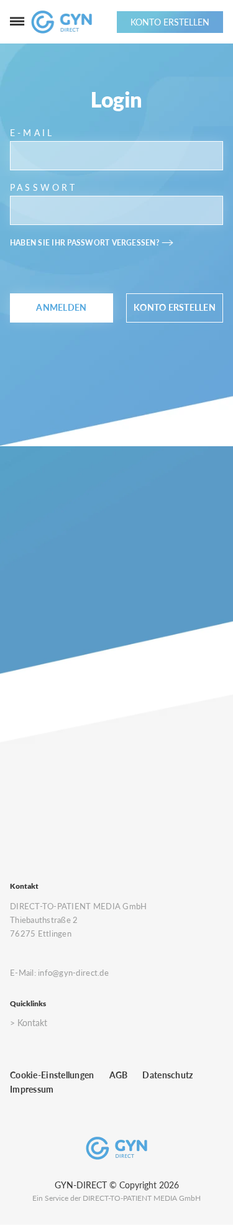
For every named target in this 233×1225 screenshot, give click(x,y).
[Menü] (17, 22)
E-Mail (32, 132)
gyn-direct (81, 1185)
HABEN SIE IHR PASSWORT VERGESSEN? (85, 242)
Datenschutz (167, 1075)
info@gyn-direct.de (73, 973)
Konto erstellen (175, 308)
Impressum (32, 1089)
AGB (118, 1075)
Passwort (44, 187)
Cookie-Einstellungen (52, 1075)
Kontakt (32, 1022)
